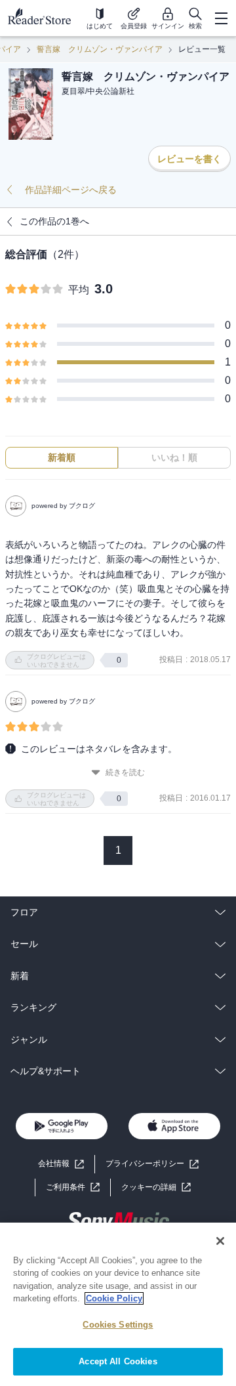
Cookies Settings (118, 1325)
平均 (78, 289)
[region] (118, 1304)
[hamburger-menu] (221, 18)
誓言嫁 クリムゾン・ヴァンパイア (100, 49)
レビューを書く (189, 159)
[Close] (220, 1241)
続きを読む (125, 772)
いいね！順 (174, 457)
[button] (156, 1187)
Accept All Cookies (118, 1361)
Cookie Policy (114, 1298)
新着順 (61, 457)
